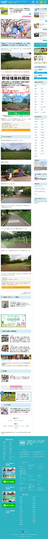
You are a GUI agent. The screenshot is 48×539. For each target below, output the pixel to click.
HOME (33, 2)
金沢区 (10, 446)
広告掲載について (24, 534)
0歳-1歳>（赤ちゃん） (39, 186)
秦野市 (42, 124)
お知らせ (30, 468)
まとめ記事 (43, 112)
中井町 (21, 516)
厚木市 (42, 129)
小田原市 (36, 137)
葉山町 (36, 145)
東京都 (36, 156)
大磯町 (42, 145)
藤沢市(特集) (37, 119)
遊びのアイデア (31, 490)
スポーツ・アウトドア (18, 420)
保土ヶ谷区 (43, 107)
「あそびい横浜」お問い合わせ (38, 457)
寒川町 (36, 148)
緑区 (35, 109)
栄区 (16, 428)
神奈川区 (4, 446)
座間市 (21, 507)
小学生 (36, 194)
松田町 (21, 518)
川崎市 (36, 140)
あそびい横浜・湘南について (15, 534)
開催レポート (31, 475)
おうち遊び (40, 466)
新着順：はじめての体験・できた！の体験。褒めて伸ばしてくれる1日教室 (23, 473)
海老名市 (42, 132)
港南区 (36, 96)
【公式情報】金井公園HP (8, 287)
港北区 (42, 96)
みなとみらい (43, 84)
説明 (21, 388)
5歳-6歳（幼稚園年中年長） (40, 191)
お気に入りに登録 (27, 16)
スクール (39, 477)
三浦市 (42, 127)
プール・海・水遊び (32, 481)
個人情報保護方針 (34, 534)
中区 (42, 104)
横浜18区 (36, 112)
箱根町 (21, 522)
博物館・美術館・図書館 (32, 487)
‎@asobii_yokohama (41, 72)
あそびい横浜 (22, 536)
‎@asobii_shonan (41, 78)
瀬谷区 (42, 99)
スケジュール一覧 (23, 365)
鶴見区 (42, 101)
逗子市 (36, 129)
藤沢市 (42, 119)
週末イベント (22, 466)
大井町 (42, 140)
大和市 (36, 132)
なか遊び (39, 475)
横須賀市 (36, 127)
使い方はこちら (37, 170)
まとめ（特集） (23, 477)
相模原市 (42, 137)
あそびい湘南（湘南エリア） (25, 452)
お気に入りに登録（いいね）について (25, 457)
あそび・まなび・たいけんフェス (32, 466)
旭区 (42, 88)
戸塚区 (36, 104)
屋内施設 (21, 490)
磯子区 (42, 91)
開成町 (42, 148)
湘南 (41, 2)
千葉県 (36, 153)
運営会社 (29, 534)
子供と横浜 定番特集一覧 (24, 454)
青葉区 (36, 88)
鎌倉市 (42, 121)
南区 (42, 109)
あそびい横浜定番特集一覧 (40, 45)
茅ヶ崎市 (36, 121)
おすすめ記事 (22, 468)
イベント (10, 420)
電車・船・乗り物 (41, 490)
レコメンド (40, 481)
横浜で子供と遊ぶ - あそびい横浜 (4, 2)
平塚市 (36, 124)
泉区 (35, 91)
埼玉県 (42, 153)
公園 (38, 484)
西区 (35, 107)
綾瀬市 (34, 505)
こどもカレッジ (40, 468)
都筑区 (36, 101)
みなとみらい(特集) (37, 85)
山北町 (21, 520)
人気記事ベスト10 (23, 484)
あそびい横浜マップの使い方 (38, 454)
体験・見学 (31, 484)
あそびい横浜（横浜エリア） (38, 452)
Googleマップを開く (13, 127)
